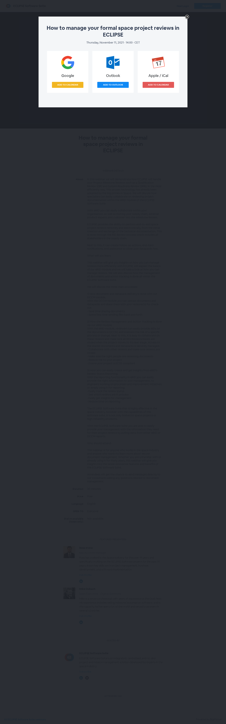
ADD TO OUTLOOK (113, 84)
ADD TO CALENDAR (67, 84)
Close (187, 17)
